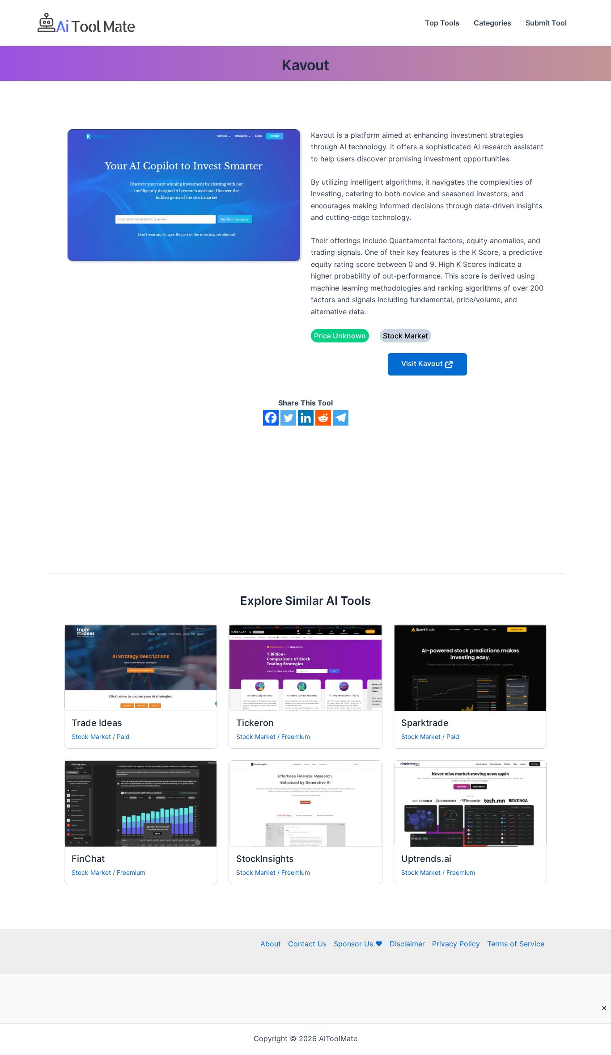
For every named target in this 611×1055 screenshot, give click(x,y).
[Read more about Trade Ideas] (140, 667)
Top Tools (442, 22)
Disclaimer (407, 943)
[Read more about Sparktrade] (470, 667)
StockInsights (265, 858)
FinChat (88, 858)
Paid (123, 736)
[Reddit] (323, 418)
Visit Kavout (423, 363)
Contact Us (307, 943)
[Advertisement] (305, 492)
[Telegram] (340, 418)
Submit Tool (546, 22)
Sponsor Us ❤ (358, 943)
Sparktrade (425, 722)
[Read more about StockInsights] (305, 802)
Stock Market (91, 736)
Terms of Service (515, 943)
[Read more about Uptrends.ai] (470, 802)
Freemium (295, 736)
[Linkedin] (306, 418)
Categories (492, 22)
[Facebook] (271, 418)
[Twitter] (288, 418)
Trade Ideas (97, 722)
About (270, 943)
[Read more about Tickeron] (305, 667)
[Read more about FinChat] (140, 802)
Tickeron (255, 722)
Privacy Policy (456, 943)
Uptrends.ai (426, 858)
